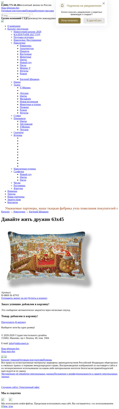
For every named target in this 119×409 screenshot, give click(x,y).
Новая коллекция (29, 101)
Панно (17, 82)
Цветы (23, 59)
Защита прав (14, 199)
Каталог (5, 211)
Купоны (18, 135)
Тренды (11, 194)
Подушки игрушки (24, 37)
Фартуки (18, 188)
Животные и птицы (30, 104)
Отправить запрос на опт (14, 298)
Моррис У (25, 68)
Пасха (23, 65)
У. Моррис (25, 87)
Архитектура (27, 48)
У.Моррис (25, 126)
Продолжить (8, 322)
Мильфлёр (25, 98)
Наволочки (19, 43)
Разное (23, 73)
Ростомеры (19, 185)
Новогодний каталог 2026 (27, 31)
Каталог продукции (17, 29)
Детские (24, 93)
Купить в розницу (37, 298)
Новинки (12, 191)
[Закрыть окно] (7, 406)
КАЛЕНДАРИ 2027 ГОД (27, 34)
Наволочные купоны (25, 168)
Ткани (17, 84)
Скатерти (19, 132)
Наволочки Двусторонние (27, 40)
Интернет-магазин (44, 10)
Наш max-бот (8, 351)
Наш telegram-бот (10, 348)
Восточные (26, 54)
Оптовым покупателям (13, 10)
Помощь (30, 10)
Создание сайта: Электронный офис (20, 387)
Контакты (12, 202)
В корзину (20, 322)
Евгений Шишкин (29, 79)
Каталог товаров (10, 359)
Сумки (17, 115)
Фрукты (24, 70)
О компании (13, 26)
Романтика (25, 45)
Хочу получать (69, 20)
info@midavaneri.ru (19, 343)
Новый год (25, 62)
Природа (24, 51)
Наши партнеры (15, 196)
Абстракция (26, 124)
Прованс (24, 107)
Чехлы (17, 182)
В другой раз (94, 20)
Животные (25, 56)
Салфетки (19, 171)
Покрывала (20, 118)
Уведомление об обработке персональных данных (27, 373)
